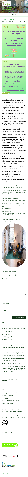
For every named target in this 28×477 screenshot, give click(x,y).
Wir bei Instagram (7, 432)
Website (4, 310)
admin (13, 19)
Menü (14, 14)
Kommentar (5, 278)
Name (3, 297)
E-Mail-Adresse (6, 303)
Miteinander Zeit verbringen (11, 9)
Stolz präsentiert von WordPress (8, 473)
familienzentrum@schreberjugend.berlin (11, 400)
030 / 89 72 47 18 (8, 398)
